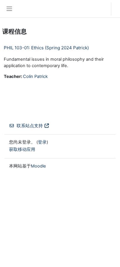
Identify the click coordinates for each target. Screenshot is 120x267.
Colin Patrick (35, 76)
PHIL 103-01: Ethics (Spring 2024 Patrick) (46, 47)
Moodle (38, 166)
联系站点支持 (30, 125)
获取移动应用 (22, 149)
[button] (101, 9)
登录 (117, 8)
